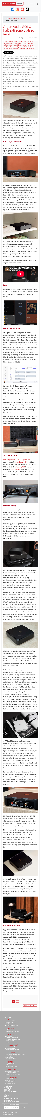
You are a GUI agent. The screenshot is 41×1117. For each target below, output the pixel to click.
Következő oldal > (30, 1005)
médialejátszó (18, 43)
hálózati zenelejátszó (15, 47)
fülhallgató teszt (10, 1048)
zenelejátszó (8, 43)
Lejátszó (8, 18)
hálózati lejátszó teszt (27, 48)
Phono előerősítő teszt (12, 1025)
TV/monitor (12, 1077)
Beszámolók (10, 1092)
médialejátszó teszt (18, 18)
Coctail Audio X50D (22, 462)
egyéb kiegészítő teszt (12, 1066)
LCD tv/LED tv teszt (11, 1078)
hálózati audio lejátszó (11, 48)
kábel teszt (9, 1065)
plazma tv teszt (10, 1080)
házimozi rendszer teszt (12, 1031)
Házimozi (11, 1028)
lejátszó (30, 41)
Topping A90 (20, 467)
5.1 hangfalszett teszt (12, 1036)
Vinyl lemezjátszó (11, 1058)
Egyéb (10, 1062)
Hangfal (11, 1035)
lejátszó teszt (8, 45)
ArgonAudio (13, 41)
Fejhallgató (13, 1045)
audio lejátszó (28, 43)
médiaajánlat (8, 1100)
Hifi (9, 1019)
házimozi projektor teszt (12, 1071)
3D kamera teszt (10, 1063)
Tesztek (7, 1017)
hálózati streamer (29, 47)
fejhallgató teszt (10, 1046)
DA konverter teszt (11, 1023)
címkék (6, 1095)
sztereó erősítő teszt (11, 1021)
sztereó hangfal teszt (12, 1037)
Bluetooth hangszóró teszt (13, 1039)
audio (20, 41)
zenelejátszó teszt (20, 45)
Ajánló (8, 1086)
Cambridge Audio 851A (11, 459)
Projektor (12, 1070)
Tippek (7, 1088)
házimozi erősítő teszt (12, 1030)
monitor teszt (9, 1081)
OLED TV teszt (10, 1083)
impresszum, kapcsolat (11, 1098)
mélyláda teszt (10, 1040)
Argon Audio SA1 (27, 459)
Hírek (7, 1090)
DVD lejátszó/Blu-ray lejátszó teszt (15, 1054)
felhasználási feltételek (11, 1102)
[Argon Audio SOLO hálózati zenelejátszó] (20, 104)
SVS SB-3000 (15, 469)
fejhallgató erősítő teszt (12, 1049)
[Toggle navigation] (31, 4)
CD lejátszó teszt (11, 1057)
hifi (25, 41)
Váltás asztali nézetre (10, 1112)
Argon (5, 41)
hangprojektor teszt (11, 1042)
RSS (5, 1097)
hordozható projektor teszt (13, 1074)
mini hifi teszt (9, 1022)
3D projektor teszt (11, 1072)
